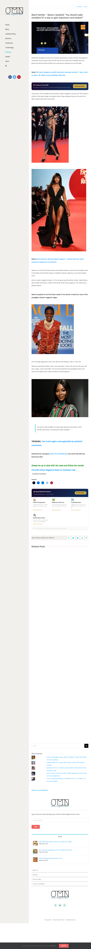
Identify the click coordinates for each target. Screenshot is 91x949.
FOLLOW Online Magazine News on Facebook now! (53, 470)
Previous (79, 6)
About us (35, 870)
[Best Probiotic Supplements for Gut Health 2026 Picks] (35, 850)
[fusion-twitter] (60, 905)
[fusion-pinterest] (64, 905)
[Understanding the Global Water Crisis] (35, 859)
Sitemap (35, 875)
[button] (35, 843)
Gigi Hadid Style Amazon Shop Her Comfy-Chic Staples (55, 842)
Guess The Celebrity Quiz (58, 454)
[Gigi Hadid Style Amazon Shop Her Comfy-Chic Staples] (35, 842)
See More (53, 946)
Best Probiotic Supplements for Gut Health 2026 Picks (55, 850)
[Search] (14, 66)
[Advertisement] (45, 935)
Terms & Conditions (39, 884)
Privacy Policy (37, 879)
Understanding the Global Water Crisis (50, 858)
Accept (64, 945)
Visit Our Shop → (80, 493)
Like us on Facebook (40, 790)
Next (85, 6)
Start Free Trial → (80, 86)
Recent (60, 836)
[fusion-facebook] (55, 905)
